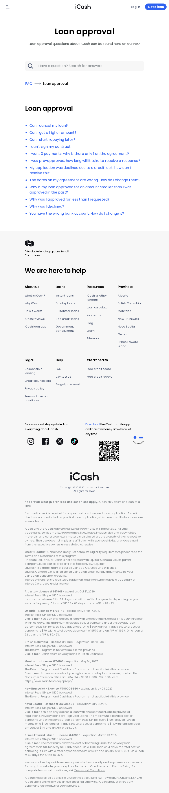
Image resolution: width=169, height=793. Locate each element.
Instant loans (65, 295)
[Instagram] (31, 441)
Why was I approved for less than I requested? (69, 199)
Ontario (123, 334)
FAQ (58, 369)
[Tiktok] (74, 441)
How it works (33, 311)
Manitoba (124, 311)
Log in (135, 7)
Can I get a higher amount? (53, 132)
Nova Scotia (126, 326)
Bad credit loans (67, 319)
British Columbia (129, 303)
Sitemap (93, 338)
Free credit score (99, 369)
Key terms (94, 315)
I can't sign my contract (50, 146)
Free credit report (99, 376)
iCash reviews (35, 319)
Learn (91, 331)
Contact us (63, 376)
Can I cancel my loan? (48, 125)
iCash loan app (35, 326)
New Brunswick (128, 319)
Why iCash (32, 303)
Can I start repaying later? (52, 139)
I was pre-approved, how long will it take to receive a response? (84, 160)
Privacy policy (34, 388)
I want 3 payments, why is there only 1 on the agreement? (79, 153)
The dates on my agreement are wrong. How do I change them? (84, 180)
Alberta (123, 295)
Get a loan (156, 7)
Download (92, 424)
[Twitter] (60, 441)
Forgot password (68, 384)
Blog (90, 323)
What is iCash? (35, 295)
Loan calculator (98, 307)
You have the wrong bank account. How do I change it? (76, 213)
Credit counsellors (38, 381)
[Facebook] (45, 441)
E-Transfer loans (67, 311)
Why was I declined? (46, 206)
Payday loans (65, 303)
